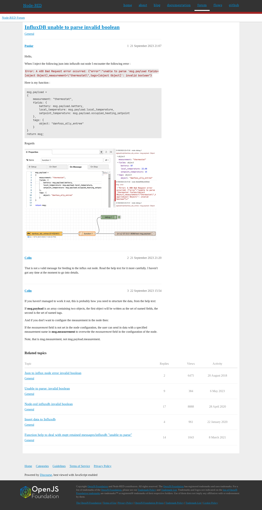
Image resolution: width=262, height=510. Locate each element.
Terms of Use (109, 502)
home (127, 5)
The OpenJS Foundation (88, 502)
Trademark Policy (147, 489)
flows (217, 5)
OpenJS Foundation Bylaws (149, 502)
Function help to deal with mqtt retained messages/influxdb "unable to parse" (78, 435)
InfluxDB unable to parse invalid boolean (72, 27)
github (234, 5)
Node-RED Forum (13, 17)
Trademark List (169, 489)
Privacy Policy (102, 466)
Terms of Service (79, 466)
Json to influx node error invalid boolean (53, 373)
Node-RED (32, 5)
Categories (42, 466)
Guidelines (59, 466)
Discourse (46, 474)
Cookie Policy (210, 502)
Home (28, 466)
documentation (179, 5)
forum (202, 5)
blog (157, 5)
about (143, 5)
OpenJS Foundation (97, 486)
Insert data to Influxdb (40, 419)
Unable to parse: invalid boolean (47, 388)
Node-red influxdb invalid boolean (49, 404)
